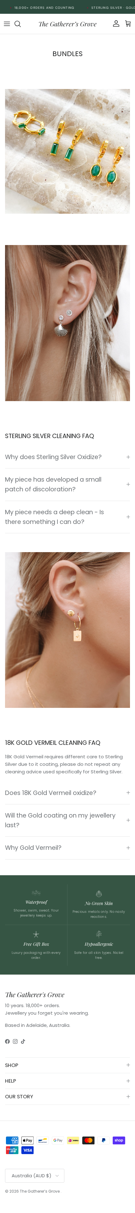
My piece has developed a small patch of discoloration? (53, 484)
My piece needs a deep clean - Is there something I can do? (54, 517)
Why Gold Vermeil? (33, 848)
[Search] (21, 24)
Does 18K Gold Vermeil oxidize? (50, 793)
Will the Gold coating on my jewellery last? (60, 820)
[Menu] (7, 24)
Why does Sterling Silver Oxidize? (53, 457)
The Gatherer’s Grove (40, 1191)
